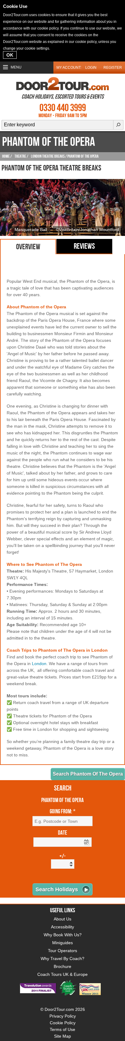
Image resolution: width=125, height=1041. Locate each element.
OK (9, 55)
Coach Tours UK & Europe (62, 974)
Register (112, 67)
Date (62, 833)
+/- (62, 856)
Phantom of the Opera (62, 800)
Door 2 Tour (62, 84)
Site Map (62, 1036)
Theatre (20, 156)
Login (90, 67)
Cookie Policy (63, 1022)
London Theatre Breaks (48, 156)
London (39, 663)
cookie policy (48, 28)
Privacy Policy (62, 1016)
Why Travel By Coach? (62, 958)
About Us (62, 919)
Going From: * (63, 812)
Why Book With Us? (63, 934)
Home (6, 156)
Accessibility (62, 926)
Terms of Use (62, 1029)
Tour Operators (62, 950)
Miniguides (62, 942)
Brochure (62, 966)
